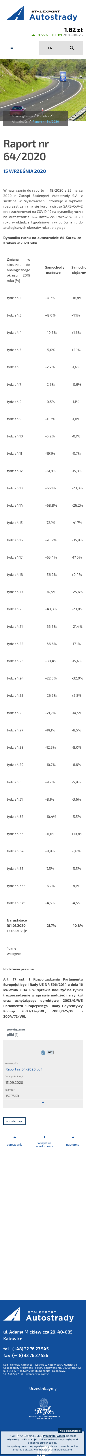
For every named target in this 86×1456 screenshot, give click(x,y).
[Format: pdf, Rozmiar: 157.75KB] (43, 1102)
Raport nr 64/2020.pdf (24, 1069)
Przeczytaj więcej (54, 1435)
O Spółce (43, 116)
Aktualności (20, 121)
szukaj (72, 48)
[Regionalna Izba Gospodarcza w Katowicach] (44, 1408)
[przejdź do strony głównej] (43, 13)
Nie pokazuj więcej (70, 1430)
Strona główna (22, 116)
